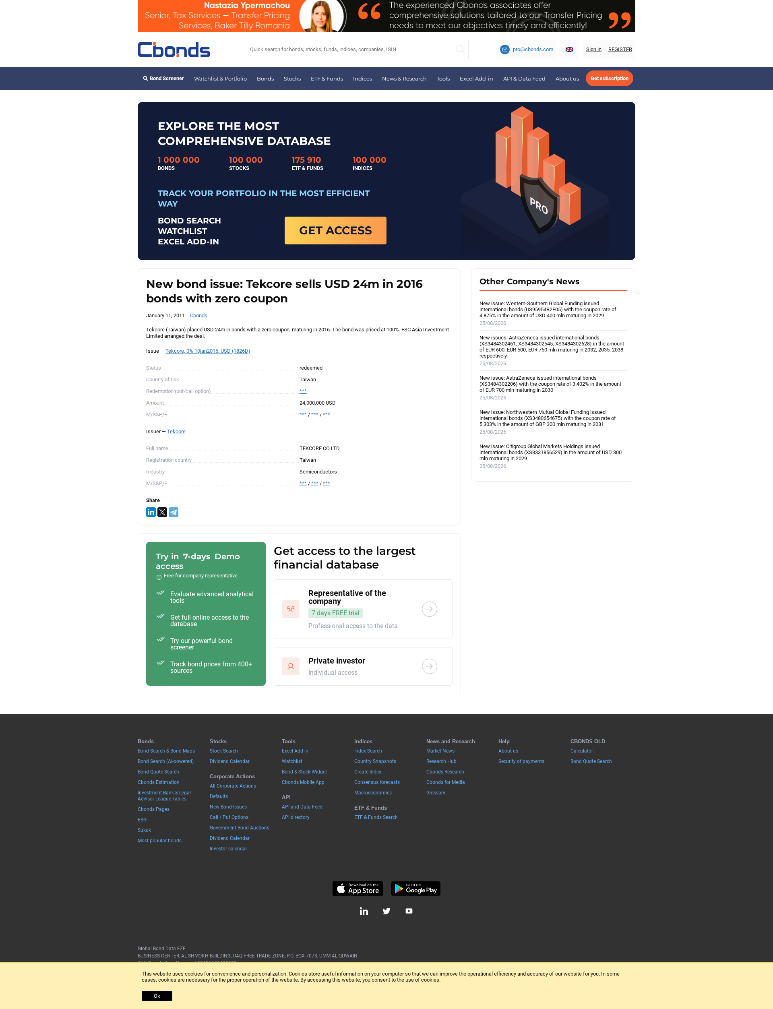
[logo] (174, 49)
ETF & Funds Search (376, 817)
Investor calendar (228, 849)
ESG (142, 820)
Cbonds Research (445, 772)
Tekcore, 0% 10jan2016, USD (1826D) (207, 351)
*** (303, 391)
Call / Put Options (229, 817)
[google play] (415, 888)
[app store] (358, 888)
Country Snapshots (375, 761)
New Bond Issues (228, 807)
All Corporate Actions (233, 786)
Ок (157, 996)
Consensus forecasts (377, 782)
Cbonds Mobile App (303, 782)
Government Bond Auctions (239, 828)
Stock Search (224, 751)
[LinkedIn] (151, 512)
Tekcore (176, 431)
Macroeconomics (373, 793)
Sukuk (144, 830)
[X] (162, 512)
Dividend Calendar (230, 761)
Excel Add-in (476, 78)
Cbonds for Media (445, 782)
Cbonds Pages (153, 809)
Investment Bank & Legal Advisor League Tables (164, 796)
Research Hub (441, 761)
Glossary (435, 793)
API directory (296, 817)
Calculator (581, 751)
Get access (335, 230)
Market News (440, 751)
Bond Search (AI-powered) (166, 761)
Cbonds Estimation (159, 782)
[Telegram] (173, 512)
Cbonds (198, 315)
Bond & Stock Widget (304, 772)
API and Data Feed (302, 807)
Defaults (219, 796)
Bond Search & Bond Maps (166, 751)
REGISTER (620, 49)
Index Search (368, 751)
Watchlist (292, 761)
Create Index (367, 772)
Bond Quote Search (158, 772)
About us (567, 78)
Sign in (593, 49)
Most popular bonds (160, 841)
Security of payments (521, 761)
